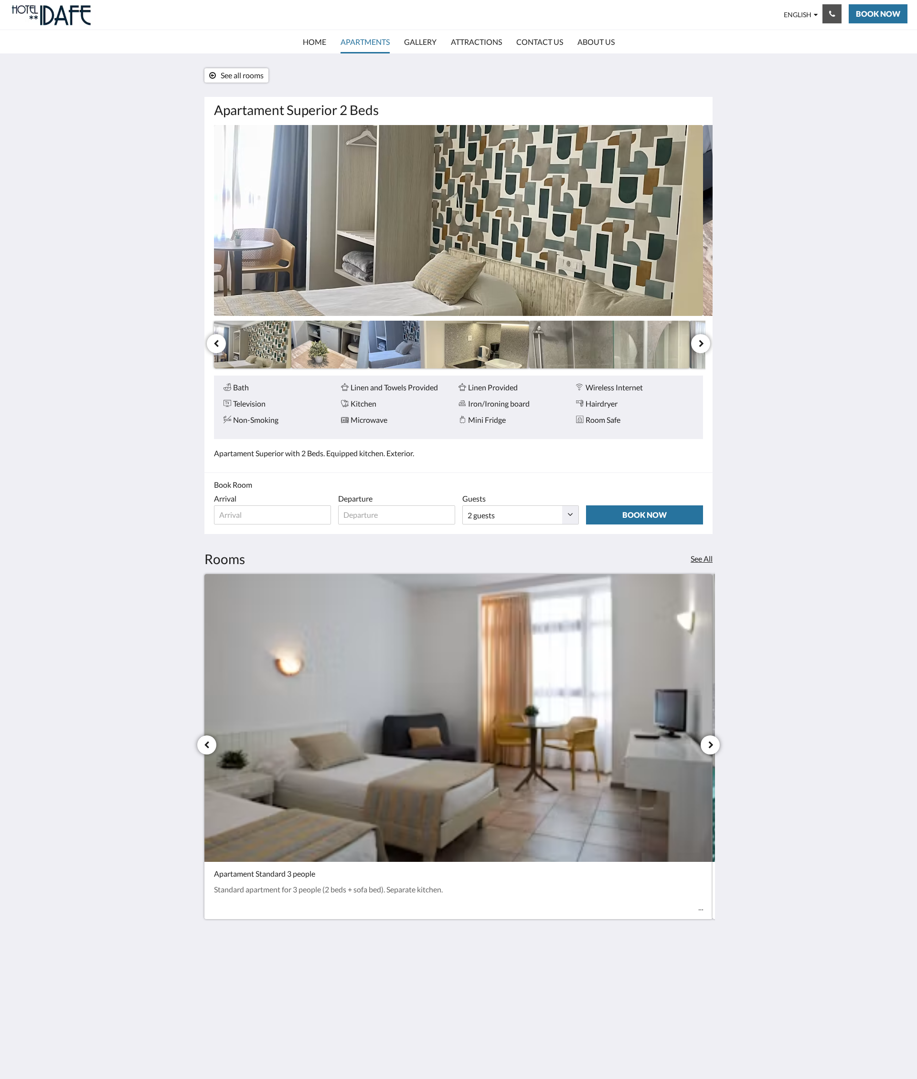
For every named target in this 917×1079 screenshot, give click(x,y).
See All (702, 558)
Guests (474, 498)
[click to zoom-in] (458, 220)
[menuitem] (314, 42)
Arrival (225, 498)
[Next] (700, 343)
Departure (355, 498)
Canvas (691, 1051)
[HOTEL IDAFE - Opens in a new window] (693, 975)
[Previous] (216, 343)
